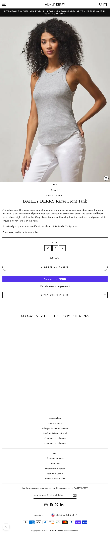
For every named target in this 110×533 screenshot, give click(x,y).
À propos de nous (55, 458)
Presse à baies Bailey (55, 478)
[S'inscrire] (74, 495)
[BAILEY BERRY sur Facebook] (51, 504)
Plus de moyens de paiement (55, 286)
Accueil (54, 190)
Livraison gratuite (55, 295)
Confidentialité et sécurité (55, 433)
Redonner (55, 463)
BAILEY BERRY (55, 195)
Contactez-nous (55, 423)
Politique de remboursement (55, 428)
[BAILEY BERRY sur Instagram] (46, 504)
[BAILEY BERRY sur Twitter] (56, 504)
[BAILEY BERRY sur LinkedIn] (61, 504)
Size (55, 242)
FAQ (55, 453)
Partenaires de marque (55, 468)
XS (48, 248)
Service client (55, 418)
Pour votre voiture (55, 473)
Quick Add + (20, 403)
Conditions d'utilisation (55, 438)
